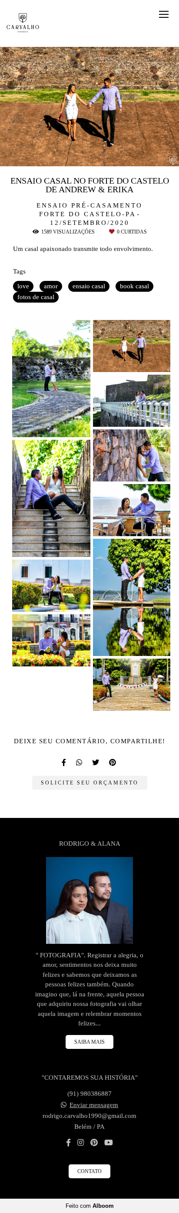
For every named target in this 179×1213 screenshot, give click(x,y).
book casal (134, 286)
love (23, 286)
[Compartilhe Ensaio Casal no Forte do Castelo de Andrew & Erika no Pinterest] (113, 762)
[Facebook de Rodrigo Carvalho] (68, 1143)
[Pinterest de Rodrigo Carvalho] (94, 1143)
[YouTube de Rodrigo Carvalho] (108, 1143)
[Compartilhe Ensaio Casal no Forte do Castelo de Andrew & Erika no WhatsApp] (79, 762)
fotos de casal (35, 296)
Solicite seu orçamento (90, 783)
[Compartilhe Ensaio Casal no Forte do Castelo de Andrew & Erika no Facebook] (64, 762)
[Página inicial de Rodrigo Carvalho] (23, 23)
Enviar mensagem (94, 1105)
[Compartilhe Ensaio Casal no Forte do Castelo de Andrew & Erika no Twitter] (96, 762)
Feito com (90, 1206)
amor (51, 286)
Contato (89, 1171)
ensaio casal (89, 286)
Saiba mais (89, 1042)
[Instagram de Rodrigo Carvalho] (80, 1143)
